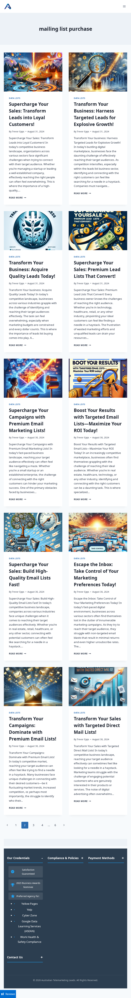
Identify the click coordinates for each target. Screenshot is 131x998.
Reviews (10, 994)
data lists (14, 98)
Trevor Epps (18, 131)
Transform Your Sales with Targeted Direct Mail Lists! (97, 725)
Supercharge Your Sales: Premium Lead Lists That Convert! (97, 269)
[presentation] (33, 72)
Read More (17, 197)
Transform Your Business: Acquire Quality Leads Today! (32, 269)
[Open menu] (124, 6)
